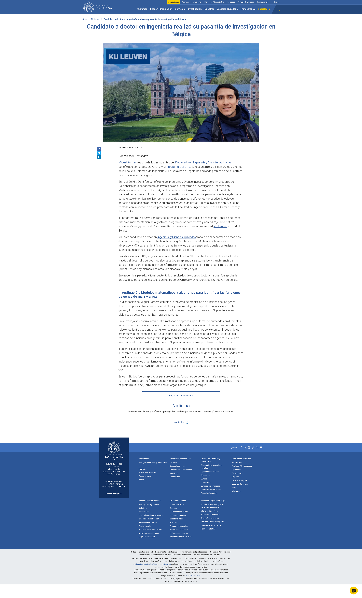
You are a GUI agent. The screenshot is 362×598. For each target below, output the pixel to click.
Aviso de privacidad (182, 554)
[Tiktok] (253, 447)
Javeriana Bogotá (239, 480)
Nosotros (209, 9)
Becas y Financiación (161, 9)
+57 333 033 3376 (118, 487)
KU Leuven (220, 226)
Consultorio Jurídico (209, 493)
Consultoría (206, 482)
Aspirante (185, 2)
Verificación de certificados (150, 529)
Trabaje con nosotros (179, 533)
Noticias (95, 19)
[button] (278, 9)
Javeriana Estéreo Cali (148, 522)
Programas (141, 9)
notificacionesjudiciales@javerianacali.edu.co (152, 564)
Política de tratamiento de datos (207, 554)
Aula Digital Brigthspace (149, 504)
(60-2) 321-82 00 (113, 474)
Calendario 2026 (177, 504)
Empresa (250, 2)
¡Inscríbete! (264, 9)
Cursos (204, 479)
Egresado (231, 2)
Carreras (173, 462)
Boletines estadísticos (210, 514)
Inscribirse (143, 469)
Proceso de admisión (147, 472)
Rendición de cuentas (210, 518)
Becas (141, 479)
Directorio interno (177, 519)
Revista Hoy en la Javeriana (181, 537)
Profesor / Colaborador (242, 466)
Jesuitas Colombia (240, 484)
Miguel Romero (128, 162)
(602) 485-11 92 (118, 472)
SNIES (133, 552)
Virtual (241, 2)
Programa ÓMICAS (178, 166)
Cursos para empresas (210, 486)
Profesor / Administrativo (214, 2)
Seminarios (205, 475)
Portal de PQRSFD (193, 575)
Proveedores (237, 473)
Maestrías (174, 473)
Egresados (236, 469)
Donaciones (143, 511)
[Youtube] (261, 447)
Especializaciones (177, 466)
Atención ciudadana (227, 9)
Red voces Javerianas (179, 529)
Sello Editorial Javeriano (149, 533)
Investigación (195, 9)
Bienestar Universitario (220, 552)
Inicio (84, 19)
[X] (99, 153)
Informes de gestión (209, 511)
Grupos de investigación (149, 519)
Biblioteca (143, 508)
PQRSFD (173, 522)
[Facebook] (99, 149)
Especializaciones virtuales (181, 469)
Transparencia (248, 9)
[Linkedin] (99, 157)
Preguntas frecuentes (179, 526)
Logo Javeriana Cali (147, 537)
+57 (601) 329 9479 (115, 484)
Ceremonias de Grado (179, 511)
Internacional (262, 2)
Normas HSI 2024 (208, 529)
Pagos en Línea (145, 476)
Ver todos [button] (179, 422)
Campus (173, 508)
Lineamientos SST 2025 (211, 525)
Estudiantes (237, 462)
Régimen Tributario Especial (212, 522)
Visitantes (236, 491)
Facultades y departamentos (150, 515)
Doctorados (175, 477)
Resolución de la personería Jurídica (155, 554)
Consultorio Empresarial (211, 489)
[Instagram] (249, 447)
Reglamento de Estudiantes (167, 552)
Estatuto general (146, 552)
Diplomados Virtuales (210, 471)
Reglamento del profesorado (194, 552)
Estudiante (197, 2)
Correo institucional (178, 515)
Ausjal (234, 487)
